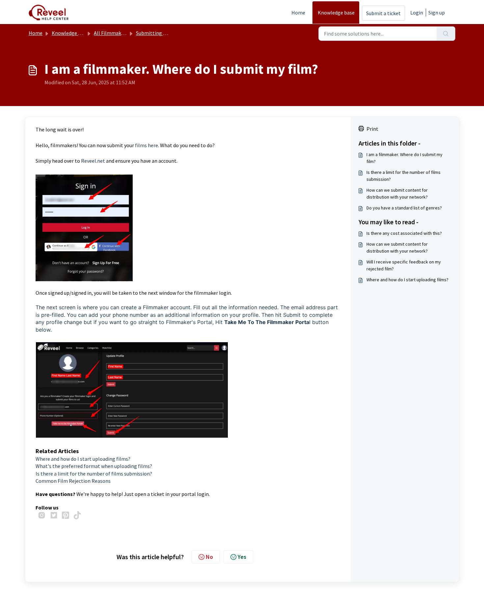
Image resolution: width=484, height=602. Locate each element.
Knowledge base (336, 12)
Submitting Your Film (160, 33)
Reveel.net (93, 160)
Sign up (436, 12)
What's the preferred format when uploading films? (94, 466)
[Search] (446, 33)
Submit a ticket (383, 13)
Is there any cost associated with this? (404, 233)
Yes (242, 557)
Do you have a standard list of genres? (404, 208)
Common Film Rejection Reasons (73, 481)
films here (146, 145)
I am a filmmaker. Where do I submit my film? (404, 157)
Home (298, 12)
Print (372, 128)
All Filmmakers (111, 33)
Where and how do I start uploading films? (83, 458)
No (209, 557)
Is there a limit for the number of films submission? (94, 473)
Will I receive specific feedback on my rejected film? (403, 265)
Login (416, 12)
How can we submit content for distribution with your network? (397, 193)
